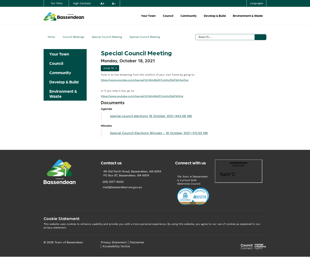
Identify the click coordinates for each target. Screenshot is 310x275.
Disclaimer (137, 242)
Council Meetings (73, 37)
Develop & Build (215, 15)
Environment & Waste (248, 15)
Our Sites (56, 3)
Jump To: (109, 68)
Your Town (148, 15)
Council (168, 15)
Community (188, 15)
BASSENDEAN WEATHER (238, 171)
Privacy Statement (114, 242)
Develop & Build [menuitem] (64, 81)
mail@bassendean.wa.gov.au (122, 187)
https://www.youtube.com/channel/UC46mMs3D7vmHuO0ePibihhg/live (144, 80)
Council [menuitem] (56, 63)
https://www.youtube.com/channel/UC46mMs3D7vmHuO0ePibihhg (142, 96)
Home (51, 37)
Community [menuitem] (60, 72)
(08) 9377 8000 (113, 182)
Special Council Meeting (107, 37)
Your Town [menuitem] (59, 53)
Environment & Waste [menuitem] (63, 93)
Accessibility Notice (116, 246)
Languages (256, 3)
